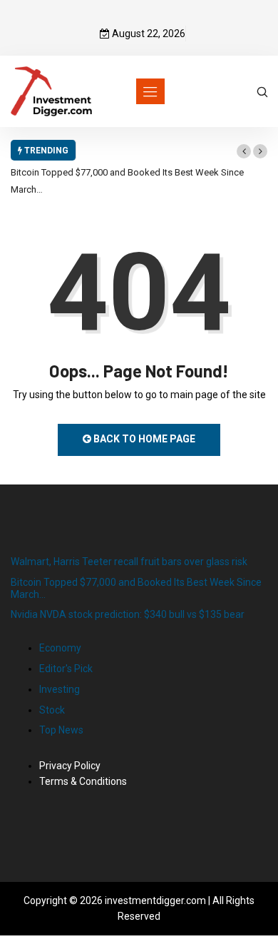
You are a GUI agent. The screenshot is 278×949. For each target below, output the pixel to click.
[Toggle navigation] (150, 91)
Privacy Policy (70, 765)
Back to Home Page (143, 439)
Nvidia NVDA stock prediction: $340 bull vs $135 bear (127, 614)
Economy (60, 648)
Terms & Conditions (83, 781)
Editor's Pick (66, 668)
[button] (244, 151)
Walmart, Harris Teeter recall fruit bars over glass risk (129, 561)
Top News (61, 730)
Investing (59, 689)
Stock (52, 710)
